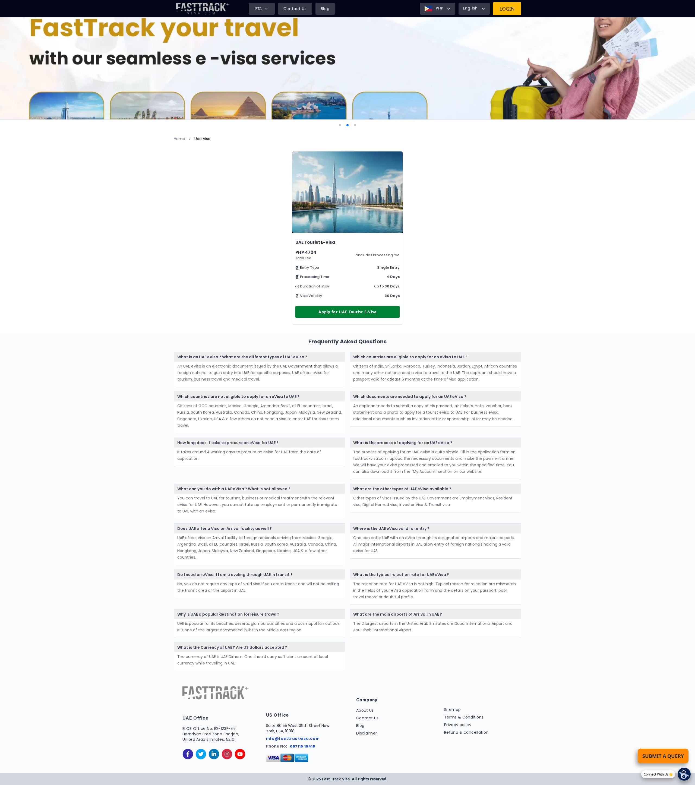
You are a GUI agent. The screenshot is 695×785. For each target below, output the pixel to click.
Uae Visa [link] (202, 138)
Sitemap (452, 709)
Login (507, 8)
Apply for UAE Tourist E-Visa (347, 311)
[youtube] (240, 754)
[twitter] (200, 754)
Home (179, 138)
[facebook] (187, 754)
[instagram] (227, 754)
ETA (258, 8)
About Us (365, 710)
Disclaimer (366, 733)
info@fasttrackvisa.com (293, 738)
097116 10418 (302, 746)
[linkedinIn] (213, 754)
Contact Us (295, 8)
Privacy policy (457, 724)
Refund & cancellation (466, 732)
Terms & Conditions (464, 717)
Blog (325, 8)
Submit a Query (663, 756)
